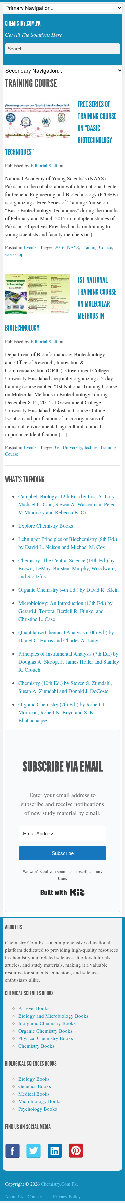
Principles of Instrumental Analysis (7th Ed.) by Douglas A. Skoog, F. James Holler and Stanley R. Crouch (68, 661)
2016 (59, 247)
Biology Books (34, 1078)
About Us (14, 1196)
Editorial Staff (44, 165)
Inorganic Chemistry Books (47, 1023)
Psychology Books (37, 1108)
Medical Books (34, 1093)
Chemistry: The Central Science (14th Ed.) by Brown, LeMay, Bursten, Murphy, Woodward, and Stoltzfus (67, 568)
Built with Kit (62, 892)
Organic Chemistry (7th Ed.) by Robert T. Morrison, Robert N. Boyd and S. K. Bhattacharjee (62, 712)
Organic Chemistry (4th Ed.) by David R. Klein (68, 589)
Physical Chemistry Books (45, 1038)
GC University (68, 447)
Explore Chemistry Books (45, 525)
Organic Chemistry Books (45, 1030)
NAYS (73, 247)
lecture (91, 447)
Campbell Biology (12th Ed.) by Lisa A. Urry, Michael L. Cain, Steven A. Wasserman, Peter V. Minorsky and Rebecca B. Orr (67, 504)
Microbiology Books (39, 1101)
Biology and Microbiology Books (53, 1015)
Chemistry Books (36, 1045)
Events (30, 247)
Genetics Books (34, 1086)
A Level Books (33, 1008)
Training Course (97, 247)
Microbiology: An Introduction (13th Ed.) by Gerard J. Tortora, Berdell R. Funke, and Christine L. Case (65, 610)
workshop (14, 254)
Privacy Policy (67, 1196)
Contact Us (38, 1196)
